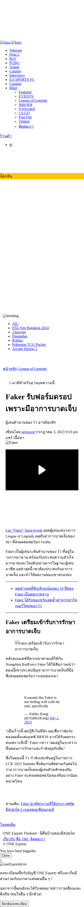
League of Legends (33, 100)
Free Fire (25, 117)
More (13, 88)
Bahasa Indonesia (32, 159)
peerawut (28, 432)
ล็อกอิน (6, 176)
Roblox (17, 340)
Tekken (24, 121)
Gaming (15, 84)
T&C (23, 37)
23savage (19, 332)
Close (6, 855)
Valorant (15, 50)
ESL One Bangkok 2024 (30, 328)
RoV (13, 59)
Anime (14, 67)
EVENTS (26, 96)
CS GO (24, 113)
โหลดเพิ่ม (8, 825)
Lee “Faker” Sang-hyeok (24, 530)
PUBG (14, 63)
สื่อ (15, 37)
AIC (15, 324)
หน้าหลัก (10, 369)
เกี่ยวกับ (6, 37)
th (10, 145)
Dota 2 (14, 54)
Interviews (17, 75)
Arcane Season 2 (24, 349)
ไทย (22, 150)
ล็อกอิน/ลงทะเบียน (14, 904)
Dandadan (19, 336)
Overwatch (27, 109)
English (24, 155)
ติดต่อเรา (35, 37)
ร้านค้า (5, 136)
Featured (25, 92)
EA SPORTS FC (22, 80)
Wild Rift (25, 105)
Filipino (24, 163)
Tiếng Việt (26, 167)
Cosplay (15, 71)
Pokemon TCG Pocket (29, 345)
